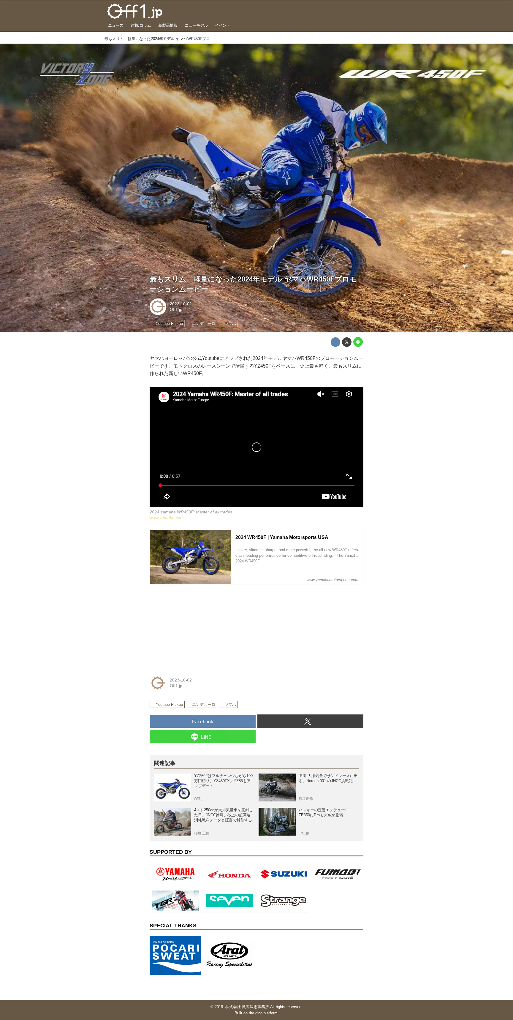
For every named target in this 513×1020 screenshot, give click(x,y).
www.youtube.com (496, 330)
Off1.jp (176, 309)
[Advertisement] (194, 626)
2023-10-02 (181, 303)
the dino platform (263, 1013)
